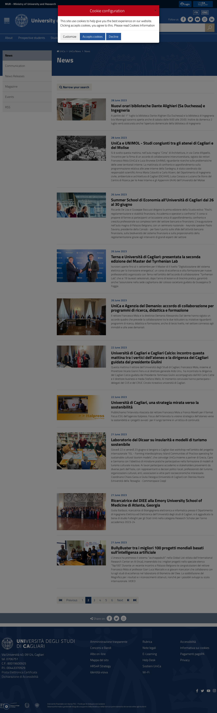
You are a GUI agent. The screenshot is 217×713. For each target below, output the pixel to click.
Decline (113, 36)
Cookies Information (142, 25)
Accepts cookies (93, 36)
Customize (69, 36)
